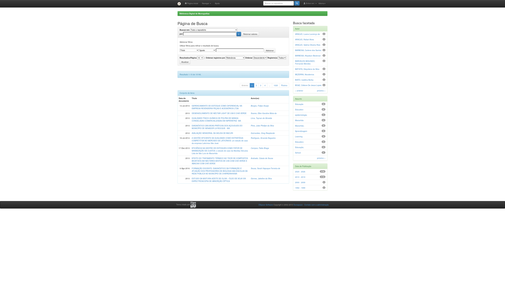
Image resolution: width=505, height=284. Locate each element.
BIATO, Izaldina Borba (304, 79)
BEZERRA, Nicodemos (304, 74)
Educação (299, 104)
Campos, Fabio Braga (260, 148)
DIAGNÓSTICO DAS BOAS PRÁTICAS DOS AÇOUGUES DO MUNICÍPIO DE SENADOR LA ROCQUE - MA (217, 127)
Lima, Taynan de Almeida (261, 118)
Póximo (284, 85)
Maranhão (299, 120)
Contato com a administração (316, 204)
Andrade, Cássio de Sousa (262, 158)
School (298, 152)
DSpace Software (266, 204)
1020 (276, 85)
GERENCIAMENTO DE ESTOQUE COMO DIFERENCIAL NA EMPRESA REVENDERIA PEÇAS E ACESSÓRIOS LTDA (217, 107)
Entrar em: (310, 3)
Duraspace (298, 204)
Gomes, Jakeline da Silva (261, 178)
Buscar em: (185, 30)
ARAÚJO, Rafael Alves (304, 39)
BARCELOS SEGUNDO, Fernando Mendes (305, 62)
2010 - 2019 (300, 177)
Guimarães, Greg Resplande (263, 133)
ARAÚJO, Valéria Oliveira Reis (307, 45)
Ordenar (248, 57)
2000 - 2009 (300, 182)
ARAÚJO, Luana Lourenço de (307, 34)
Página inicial (192, 3)
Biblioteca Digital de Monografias (194, 13)
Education (299, 109)
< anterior (299, 90)
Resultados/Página (188, 57)
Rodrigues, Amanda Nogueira (263, 138)
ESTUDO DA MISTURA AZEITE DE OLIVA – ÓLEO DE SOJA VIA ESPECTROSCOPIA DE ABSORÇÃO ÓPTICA (219, 179)
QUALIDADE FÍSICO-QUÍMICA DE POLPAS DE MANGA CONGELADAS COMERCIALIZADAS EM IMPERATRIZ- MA (216, 119)
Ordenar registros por (215, 57)
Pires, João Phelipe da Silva (262, 125)
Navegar (206, 3)
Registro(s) (272, 57)
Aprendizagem (301, 131)
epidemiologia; (301, 115)
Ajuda (217, 3)
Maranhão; (299, 125)
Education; (299, 142)
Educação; (299, 147)
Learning (298, 136)
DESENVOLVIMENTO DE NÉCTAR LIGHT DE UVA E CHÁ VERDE (219, 113)
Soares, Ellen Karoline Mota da (264, 113)
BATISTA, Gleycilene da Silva (307, 69)
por (181, 33)
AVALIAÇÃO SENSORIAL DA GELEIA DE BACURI (212, 133)
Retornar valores (250, 34)
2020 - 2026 (300, 171)
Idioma (321, 3)
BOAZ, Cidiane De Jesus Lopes (308, 85)
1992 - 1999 (300, 187)
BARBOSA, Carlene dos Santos (308, 50)
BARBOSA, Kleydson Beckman (308, 55)
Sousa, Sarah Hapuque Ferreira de (265, 168)
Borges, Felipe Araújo (260, 105)
